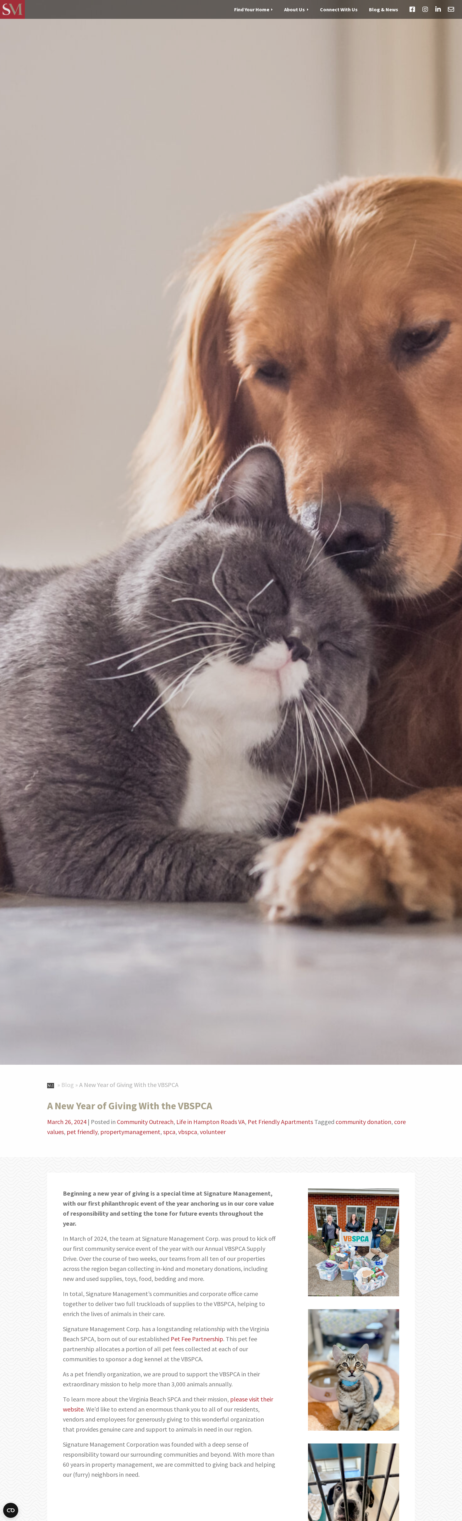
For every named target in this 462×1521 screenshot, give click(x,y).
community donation (363, 1122)
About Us (294, 9)
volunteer (213, 1132)
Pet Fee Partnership (197, 1339)
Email (451, 9)
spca (169, 1132)
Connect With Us (339, 9)
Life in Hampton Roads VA (210, 1122)
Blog (67, 1085)
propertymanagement (130, 1132)
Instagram (425, 9)
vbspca (187, 1132)
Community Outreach (145, 1122)
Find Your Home (251, 9)
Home (51, 1084)
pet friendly (82, 1132)
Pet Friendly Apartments (280, 1122)
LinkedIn (438, 9)
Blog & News (383, 9)
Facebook (412, 9)
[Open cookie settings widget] (10, 1510)
